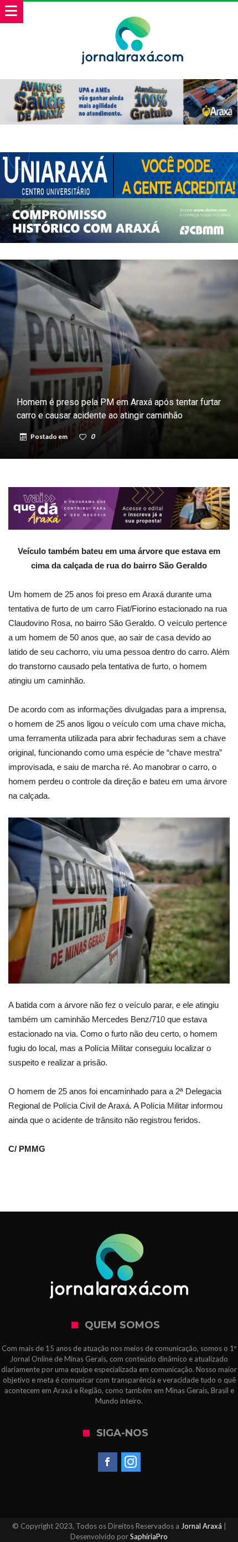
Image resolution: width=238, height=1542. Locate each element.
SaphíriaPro (149, 1536)
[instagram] (131, 1462)
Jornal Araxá (201, 1526)
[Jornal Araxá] (132, 12)
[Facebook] (107, 1462)
